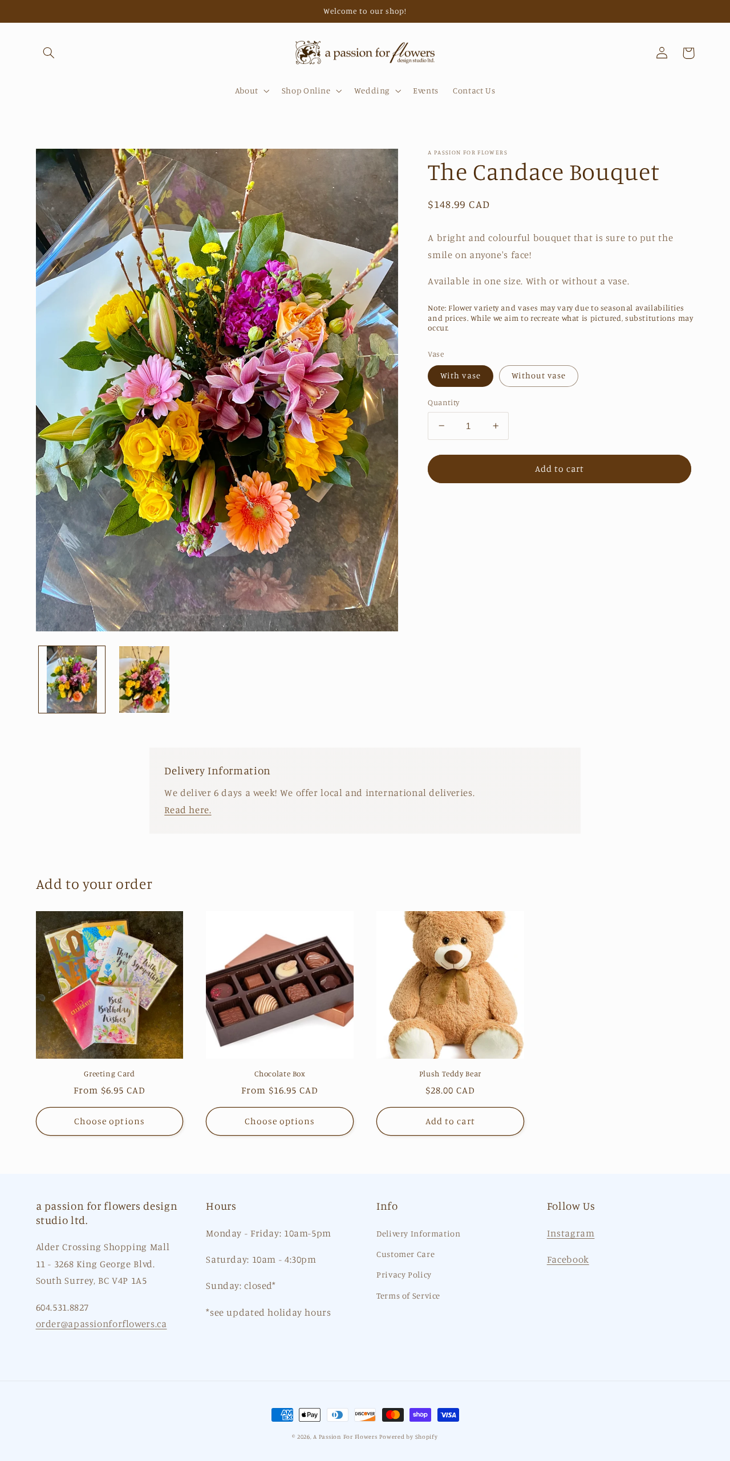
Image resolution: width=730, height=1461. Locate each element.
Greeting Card (109, 1073)
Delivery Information (418, 1233)
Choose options (109, 1121)
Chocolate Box (280, 1073)
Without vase (539, 375)
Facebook (568, 1259)
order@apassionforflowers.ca (101, 1323)
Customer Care (405, 1254)
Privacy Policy (404, 1274)
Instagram (571, 1233)
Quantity (443, 402)
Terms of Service (408, 1295)
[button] (49, 53)
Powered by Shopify (408, 1436)
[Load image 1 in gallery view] (72, 679)
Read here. (187, 809)
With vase (460, 375)
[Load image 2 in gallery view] (144, 679)
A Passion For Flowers (345, 1436)
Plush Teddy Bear (450, 1073)
